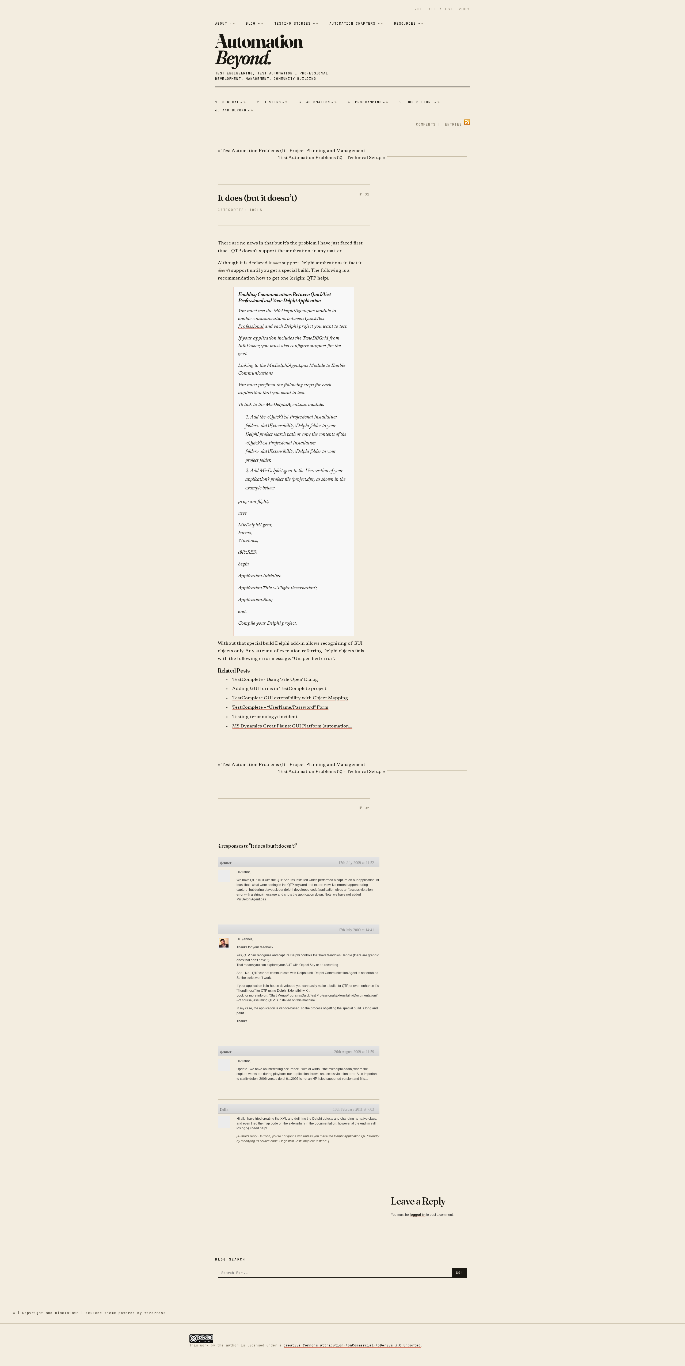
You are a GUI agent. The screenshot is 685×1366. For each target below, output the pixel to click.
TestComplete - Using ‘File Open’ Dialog (275, 680)
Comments (425, 124)
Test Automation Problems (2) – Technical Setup (330, 158)
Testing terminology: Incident (265, 717)
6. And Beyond (232, 110)
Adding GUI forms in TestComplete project (279, 689)
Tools (255, 209)
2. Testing (270, 102)
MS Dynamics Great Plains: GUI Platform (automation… (292, 726)
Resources (407, 23)
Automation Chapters (354, 23)
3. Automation (316, 102)
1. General (229, 102)
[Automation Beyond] (258, 49)
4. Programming (366, 102)
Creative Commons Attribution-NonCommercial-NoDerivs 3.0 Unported (352, 1345)
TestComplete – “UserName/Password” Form (280, 707)
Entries (453, 124)
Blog (253, 23)
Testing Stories (294, 23)
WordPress (155, 1313)
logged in (417, 1215)
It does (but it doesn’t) (257, 198)
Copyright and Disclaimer (50, 1313)
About (223, 23)
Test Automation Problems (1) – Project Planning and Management (293, 151)
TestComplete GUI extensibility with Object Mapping (290, 698)
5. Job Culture (418, 102)
